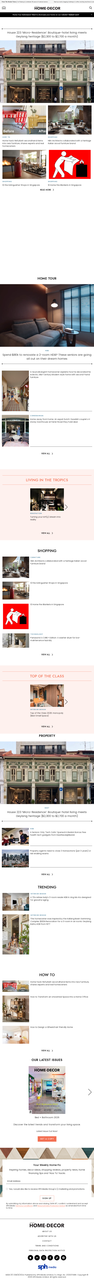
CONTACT (47, 1241)
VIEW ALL (45, 454)
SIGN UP (46, 1198)
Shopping (53, 137)
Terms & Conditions (24, 1206)
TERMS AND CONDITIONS (47, 1246)
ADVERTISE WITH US (47, 1236)
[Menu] (4, 8)
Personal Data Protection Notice (51, 1206)
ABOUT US (47, 1231)
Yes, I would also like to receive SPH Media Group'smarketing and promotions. (47, 1189)
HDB (47, 351)
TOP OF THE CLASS (47, 676)
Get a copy (47, 1138)
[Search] (90, 8)
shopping (47, 550)
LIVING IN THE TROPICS (47, 480)
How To (6, 137)
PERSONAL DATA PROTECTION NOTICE (47, 1250)
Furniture (35, 557)
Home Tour (47, 278)
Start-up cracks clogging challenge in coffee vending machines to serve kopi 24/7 (57, 1)
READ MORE (45, 190)
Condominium (36, 416)
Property (47, 736)
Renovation (36, 513)
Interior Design (38, 709)
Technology (36, 634)
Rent (47, 808)
